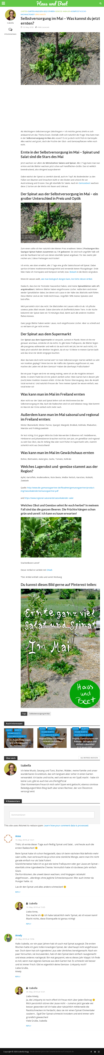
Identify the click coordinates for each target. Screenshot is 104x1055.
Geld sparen (49, 11)
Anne (18, 836)
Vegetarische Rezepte (16, 736)
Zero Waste (40, 14)
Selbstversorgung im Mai (39, 713)
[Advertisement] (60, 107)
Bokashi (73, 271)
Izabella (10, 23)
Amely (18, 935)
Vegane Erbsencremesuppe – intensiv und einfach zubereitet (52, 741)
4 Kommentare (10, 34)
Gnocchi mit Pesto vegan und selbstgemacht (18, 741)
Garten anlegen (35, 11)
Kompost (75, 11)
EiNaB (49, 569)
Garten (24, 11)
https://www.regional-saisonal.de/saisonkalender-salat (49, 498)
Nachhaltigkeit (28, 14)
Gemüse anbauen (63, 11)
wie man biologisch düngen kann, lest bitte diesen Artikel (66, 279)
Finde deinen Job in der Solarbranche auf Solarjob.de (52, 1051)
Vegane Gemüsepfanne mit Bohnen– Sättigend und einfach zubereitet (85, 741)
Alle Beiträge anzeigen (89, 758)
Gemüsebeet (84, 183)
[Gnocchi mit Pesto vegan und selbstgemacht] (18, 737)
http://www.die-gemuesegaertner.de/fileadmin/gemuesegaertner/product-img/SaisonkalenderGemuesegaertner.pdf (58, 489)
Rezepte (18, 730)
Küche (83, 11)
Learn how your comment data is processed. (66, 825)
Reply (17, 892)
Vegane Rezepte (14, 733)
